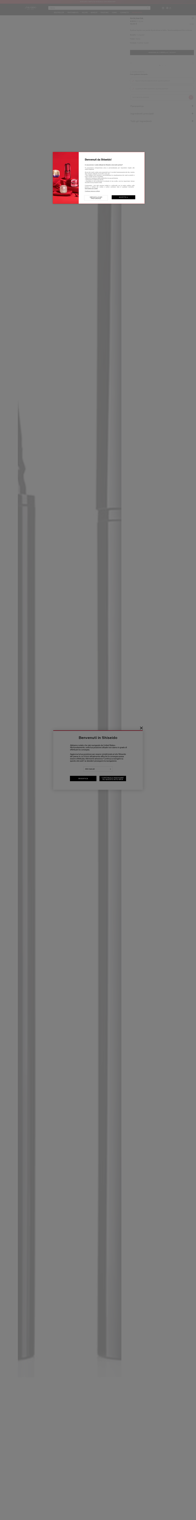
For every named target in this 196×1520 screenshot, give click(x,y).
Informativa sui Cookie (91, 188)
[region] (99, 178)
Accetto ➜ (123, 197)
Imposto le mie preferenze (96, 197)
